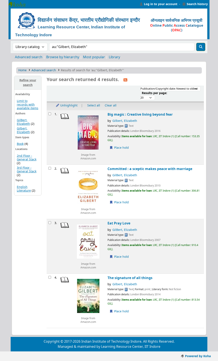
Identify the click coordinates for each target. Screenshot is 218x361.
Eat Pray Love (119, 223)
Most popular (94, 57)
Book (20, 144)
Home (22, 70)
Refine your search (27, 82)
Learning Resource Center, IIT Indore (19, 4)
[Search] (200, 47)
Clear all (110, 105)
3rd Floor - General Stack (26, 170)
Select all (93, 105)
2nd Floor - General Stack (26, 158)
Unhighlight (68, 105)
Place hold (121, 148)
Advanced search (28, 57)
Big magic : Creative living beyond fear (140, 114)
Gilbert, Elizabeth (23, 130)
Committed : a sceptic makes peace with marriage (150, 168)
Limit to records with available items (27, 105)
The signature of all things (130, 277)
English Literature (24, 189)
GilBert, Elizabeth (23, 122)
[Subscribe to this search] (125, 80)
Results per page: (154, 93)
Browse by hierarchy (62, 57)
